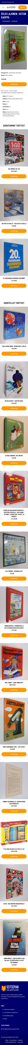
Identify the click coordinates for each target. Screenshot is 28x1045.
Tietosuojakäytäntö (10, 1042)
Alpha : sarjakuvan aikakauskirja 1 (14, 904)
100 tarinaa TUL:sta (14, 169)
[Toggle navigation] (3, 7)
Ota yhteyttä (13, 1040)
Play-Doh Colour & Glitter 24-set (14, 849)
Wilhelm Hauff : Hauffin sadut (14, 401)
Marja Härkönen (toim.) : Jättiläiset (14, 747)
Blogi (5, 1019)
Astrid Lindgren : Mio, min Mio (14, 456)
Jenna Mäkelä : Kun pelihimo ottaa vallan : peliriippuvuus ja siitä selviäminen (14, 960)
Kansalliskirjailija (8, 1015)
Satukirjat (14, 21)
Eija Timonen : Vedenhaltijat (14, 571)
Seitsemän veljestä (9, 1009)
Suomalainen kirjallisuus (11, 1012)
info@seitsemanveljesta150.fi (8, 2)
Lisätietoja (14, 84)
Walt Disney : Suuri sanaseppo (14, 682)
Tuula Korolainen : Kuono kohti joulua (14, 346)
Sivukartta (20, 1042)
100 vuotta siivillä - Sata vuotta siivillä (14, 223)
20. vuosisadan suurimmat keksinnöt (14, 278)
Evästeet (20, 1040)
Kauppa (22, 7)
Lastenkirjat (6, 21)
